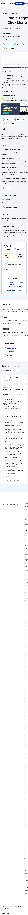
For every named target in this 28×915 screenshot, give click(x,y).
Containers (4, 335)
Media (11, 335)
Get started (19, 3)
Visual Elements (14, 337)
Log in (11, 3)
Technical (17, 335)
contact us (4, 220)
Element (17, 323)
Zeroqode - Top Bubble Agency (16, 283)
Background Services (7, 323)
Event (23, 323)
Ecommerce (4, 337)
